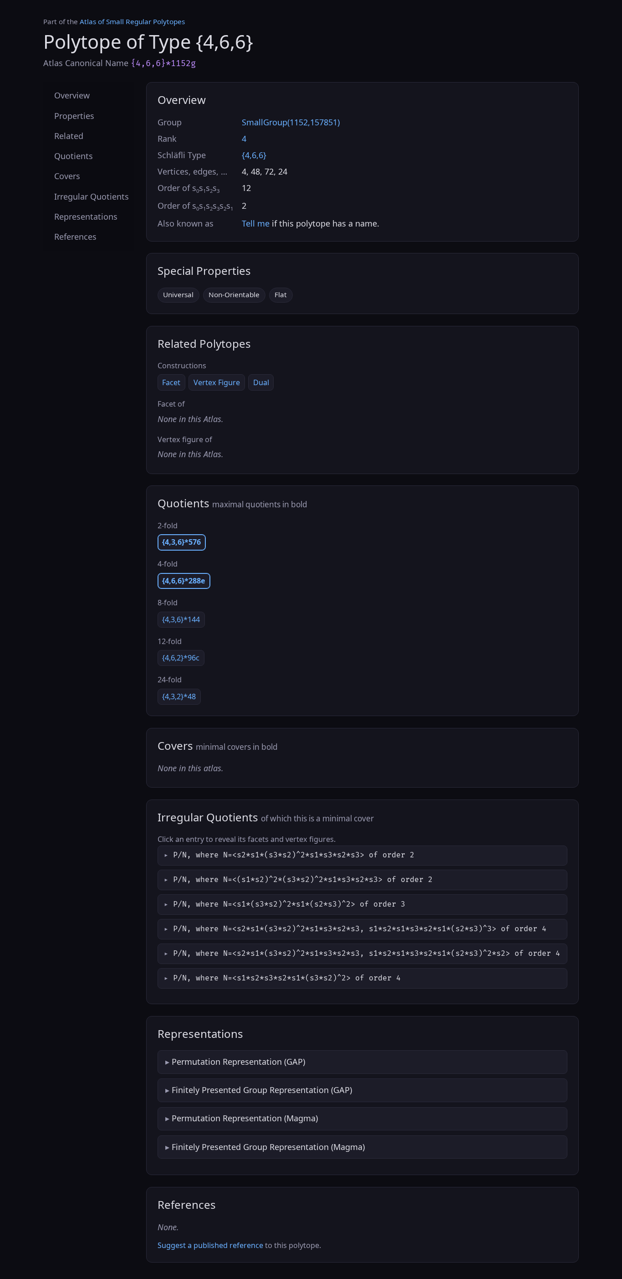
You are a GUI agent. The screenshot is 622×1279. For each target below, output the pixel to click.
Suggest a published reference (210, 1245)
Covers (67, 175)
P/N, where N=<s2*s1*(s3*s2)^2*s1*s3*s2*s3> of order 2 (293, 855)
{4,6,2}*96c (180, 658)
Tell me (256, 223)
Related (68, 135)
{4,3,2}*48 (179, 696)
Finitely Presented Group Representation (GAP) (262, 1089)
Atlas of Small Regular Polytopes (132, 21)
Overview (72, 95)
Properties (74, 115)
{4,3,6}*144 (181, 619)
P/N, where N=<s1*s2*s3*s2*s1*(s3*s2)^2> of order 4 (287, 978)
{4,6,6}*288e (183, 581)
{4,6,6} (254, 155)
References (75, 236)
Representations (85, 216)
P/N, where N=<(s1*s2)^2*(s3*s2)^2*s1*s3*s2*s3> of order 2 (303, 879)
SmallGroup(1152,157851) (291, 122)
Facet (171, 382)
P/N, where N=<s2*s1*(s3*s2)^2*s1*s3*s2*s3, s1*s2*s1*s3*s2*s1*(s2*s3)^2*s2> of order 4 (366, 953)
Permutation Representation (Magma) (245, 1118)
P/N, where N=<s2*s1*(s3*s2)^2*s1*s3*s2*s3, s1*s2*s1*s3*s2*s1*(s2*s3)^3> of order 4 (359, 928)
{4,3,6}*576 (181, 542)
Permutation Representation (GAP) (238, 1061)
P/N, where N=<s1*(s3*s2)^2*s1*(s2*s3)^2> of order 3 (289, 904)
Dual (261, 382)
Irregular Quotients (91, 196)
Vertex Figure (217, 382)
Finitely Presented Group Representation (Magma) (268, 1146)
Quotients (73, 155)
